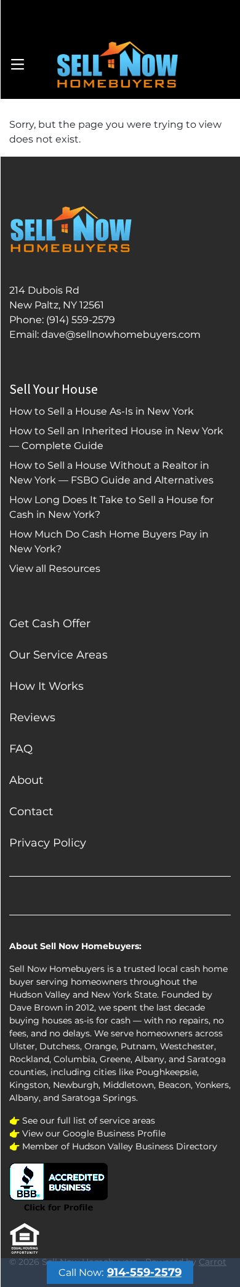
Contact (31, 811)
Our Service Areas (58, 655)
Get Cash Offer (49, 623)
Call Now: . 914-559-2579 (120, 14)
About (26, 780)
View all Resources (54, 568)
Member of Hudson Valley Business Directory (119, 1146)
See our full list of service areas (88, 1120)
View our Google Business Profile (94, 1133)
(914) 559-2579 (80, 320)
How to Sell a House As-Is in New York (101, 411)
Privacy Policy (47, 843)
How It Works (46, 686)
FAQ (21, 749)
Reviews (32, 717)
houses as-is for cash (86, 1020)
